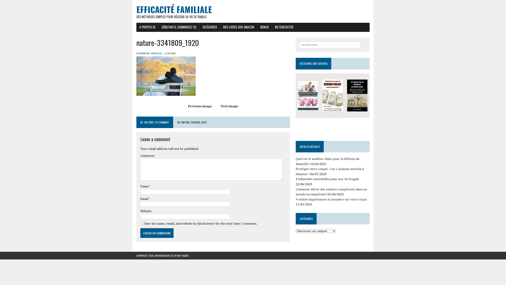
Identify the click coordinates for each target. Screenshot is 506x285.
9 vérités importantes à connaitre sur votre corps (331, 199)
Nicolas (156, 53)
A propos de (147, 27)
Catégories (209, 27)
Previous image (200, 106)
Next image (229, 106)
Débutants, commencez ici (179, 27)
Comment (147, 155)
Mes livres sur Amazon (238, 27)
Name (144, 186)
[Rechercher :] (330, 44)
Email (144, 199)
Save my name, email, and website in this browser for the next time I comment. (200, 223)
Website (146, 211)
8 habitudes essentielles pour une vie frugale (327, 179)
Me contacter (284, 27)
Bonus (264, 27)
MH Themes (183, 255)
